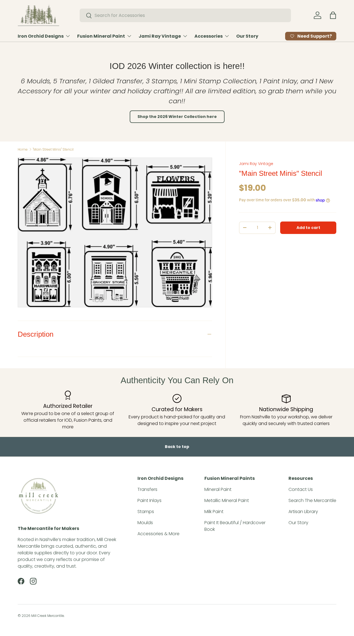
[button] (333, 15)
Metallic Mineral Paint (226, 500)
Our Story (247, 36)
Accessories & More (158, 534)
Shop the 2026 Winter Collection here (177, 116)
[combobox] (185, 15)
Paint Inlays (149, 500)
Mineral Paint (217, 489)
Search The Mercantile (312, 500)
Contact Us (300, 489)
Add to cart (308, 227)
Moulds (145, 522)
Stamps (145, 511)
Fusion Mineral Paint (101, 36)
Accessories (208, 36)
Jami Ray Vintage (160, 36)
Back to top (177, 446)
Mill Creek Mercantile (47, 615)
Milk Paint (213, 511)
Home (23, 149)
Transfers (147, 489)
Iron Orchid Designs (41, 36)
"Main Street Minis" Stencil (53, 149)
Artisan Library (303, 511)
